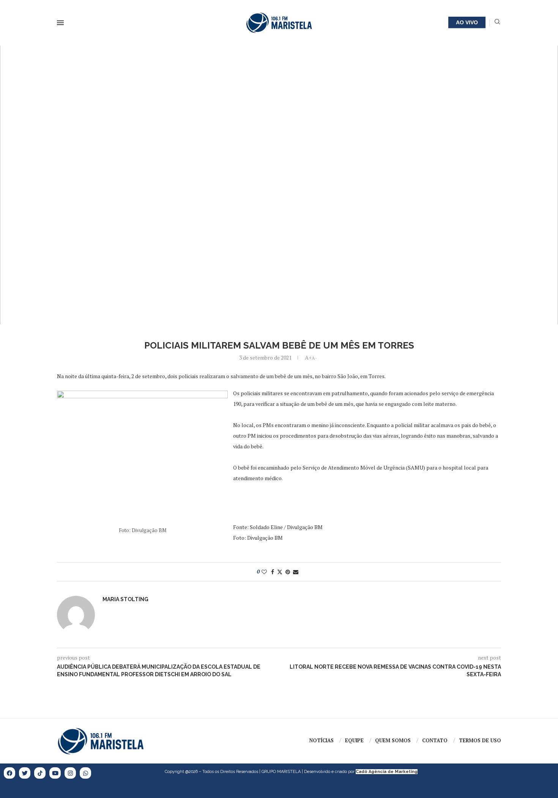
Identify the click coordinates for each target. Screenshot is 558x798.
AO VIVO (467, 22)
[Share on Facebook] (272, 571)
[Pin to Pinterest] (287, 571)
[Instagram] (70, 773)
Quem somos (393, 740)
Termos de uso (480, 740)
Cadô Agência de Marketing (387, 771)
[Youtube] (55, 773)
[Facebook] (9, 773)
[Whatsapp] (85, 773)
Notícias (321, 740)
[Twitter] (24, 773)
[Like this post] (264, 571)
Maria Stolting (125, 599)
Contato (435, 740)
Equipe (354, 740)
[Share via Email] (295, 571)
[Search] (497, 22)
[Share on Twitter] (279, 571)
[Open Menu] (60, 22)
